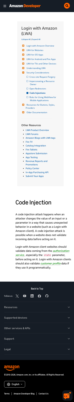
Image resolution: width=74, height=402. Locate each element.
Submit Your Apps (35, 176)
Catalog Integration (36, 145)
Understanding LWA (36, 68)
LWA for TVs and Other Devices (41, 63)
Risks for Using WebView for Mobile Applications (43, 99)
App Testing (32, 157)
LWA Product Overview (37, 130)
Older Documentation (37, 112)
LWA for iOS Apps (35, 54)
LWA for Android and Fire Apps (41, 59)
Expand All (36, 39)
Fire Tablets (31, 149)
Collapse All (25, 39)
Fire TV (29, 141)
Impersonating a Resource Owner (42, 83)
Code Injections (37, 92)
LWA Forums (32, 134)
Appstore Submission (36, 153)
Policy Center (32, 168)
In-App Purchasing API (37, 172)
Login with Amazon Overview (40, 45)
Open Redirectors (38, 88)
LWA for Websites (35, 50)
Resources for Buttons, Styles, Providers (40, 106)
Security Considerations (38, 72)
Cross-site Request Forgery (42, 76)
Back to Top (37, 288)
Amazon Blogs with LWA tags (40, 137)
